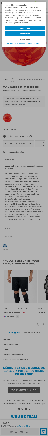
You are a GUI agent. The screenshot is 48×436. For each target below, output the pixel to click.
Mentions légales (34, 43)
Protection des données (16, 43)
